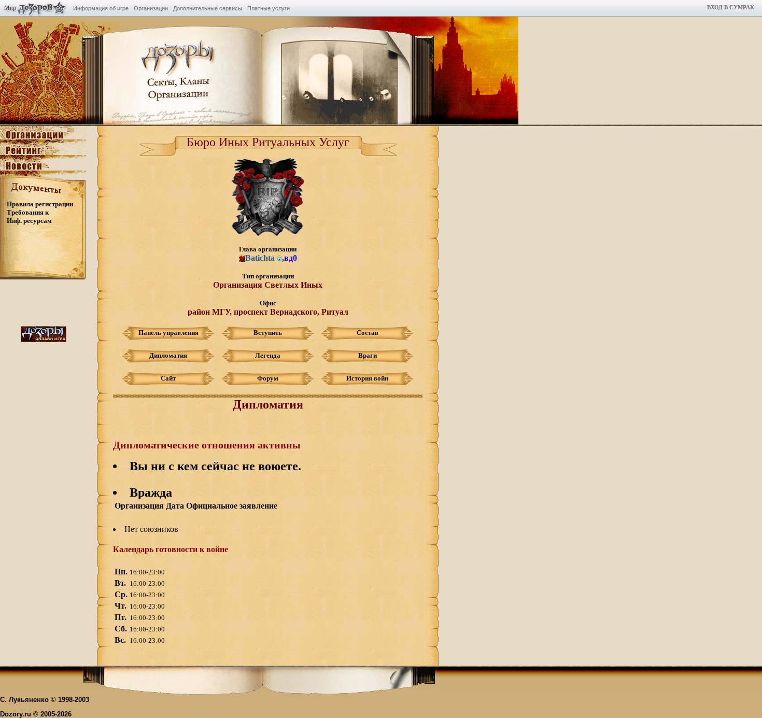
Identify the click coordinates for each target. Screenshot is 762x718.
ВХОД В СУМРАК (730, 7)
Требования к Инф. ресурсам (29, 216)
